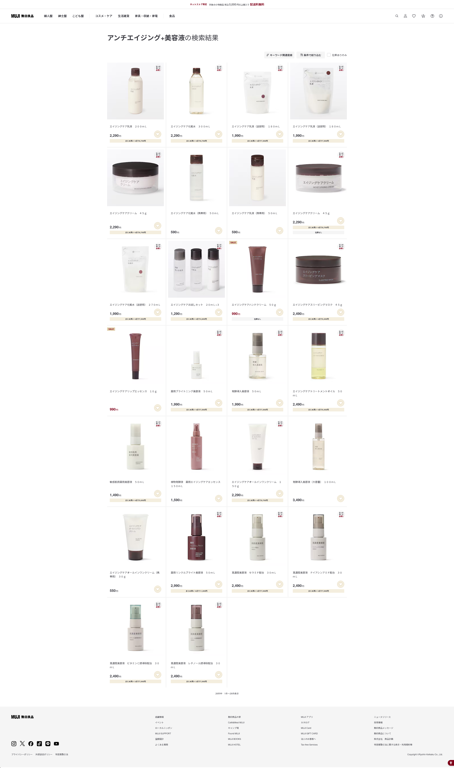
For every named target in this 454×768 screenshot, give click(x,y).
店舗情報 (159, 716)
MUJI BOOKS (234, 738)
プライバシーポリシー (22, 754)
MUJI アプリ (307, 716)
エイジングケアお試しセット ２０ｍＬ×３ (195, 304)
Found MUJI (234, 733)
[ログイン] (405, 16)
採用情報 (378, 722)
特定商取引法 (61, 754)
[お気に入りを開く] (414, 16)
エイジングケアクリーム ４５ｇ (128, 213)
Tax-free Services (309, 744)
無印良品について (382, 733)
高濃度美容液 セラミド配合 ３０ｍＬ (254, 572)
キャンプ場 (233, 727)
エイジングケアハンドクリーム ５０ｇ (254, 304)
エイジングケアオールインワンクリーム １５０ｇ (256, 484)
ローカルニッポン (163, 727)
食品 (172, 16)
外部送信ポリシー (43, 754)
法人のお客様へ (308, 738)
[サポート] (441, 16)
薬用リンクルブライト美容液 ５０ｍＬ (193, 572)
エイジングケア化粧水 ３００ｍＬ (191, 126)
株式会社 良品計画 (383, 738)
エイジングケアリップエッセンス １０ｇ (133, 391)
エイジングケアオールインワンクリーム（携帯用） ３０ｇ (134, 574)
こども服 (78, 16)
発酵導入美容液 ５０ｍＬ (247, 391)
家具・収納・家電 (146, 16)
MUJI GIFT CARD (309, 733)
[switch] (157, 134)
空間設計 (159, 738)
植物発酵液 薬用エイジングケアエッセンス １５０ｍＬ (197, 484)
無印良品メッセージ (383, 727)
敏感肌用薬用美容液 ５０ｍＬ (127, 482)
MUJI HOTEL (234, 744)
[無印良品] (22, 717)
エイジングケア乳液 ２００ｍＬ (128, 126)
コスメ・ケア (103, 16)
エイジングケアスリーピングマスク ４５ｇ (317, 304)
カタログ (305, 722)
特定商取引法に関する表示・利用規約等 (393, 744)
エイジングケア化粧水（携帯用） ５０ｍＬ (195, 213)
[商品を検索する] (397, 16)
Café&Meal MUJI (236, 722)
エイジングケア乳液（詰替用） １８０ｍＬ (256, 126)
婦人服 (48, 16)
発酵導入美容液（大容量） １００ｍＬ (314, 482)
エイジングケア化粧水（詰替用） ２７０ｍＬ (135, 304)
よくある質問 (161, 744)
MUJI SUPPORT (163, 733)
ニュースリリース (382, 716)
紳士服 (62, 16)
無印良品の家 (234, 716)
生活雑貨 (123, 16)
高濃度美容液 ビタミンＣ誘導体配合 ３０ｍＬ (134, 665)
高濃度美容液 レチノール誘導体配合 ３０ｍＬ (195, 665)
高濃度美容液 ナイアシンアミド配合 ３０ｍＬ (317, 574)
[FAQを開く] (432, 16)
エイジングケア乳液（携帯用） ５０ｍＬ (255, 213)
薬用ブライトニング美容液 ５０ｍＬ (192, 391)
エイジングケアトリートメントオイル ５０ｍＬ (317, 393)
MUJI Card (306, 727)
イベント (159, 722)
